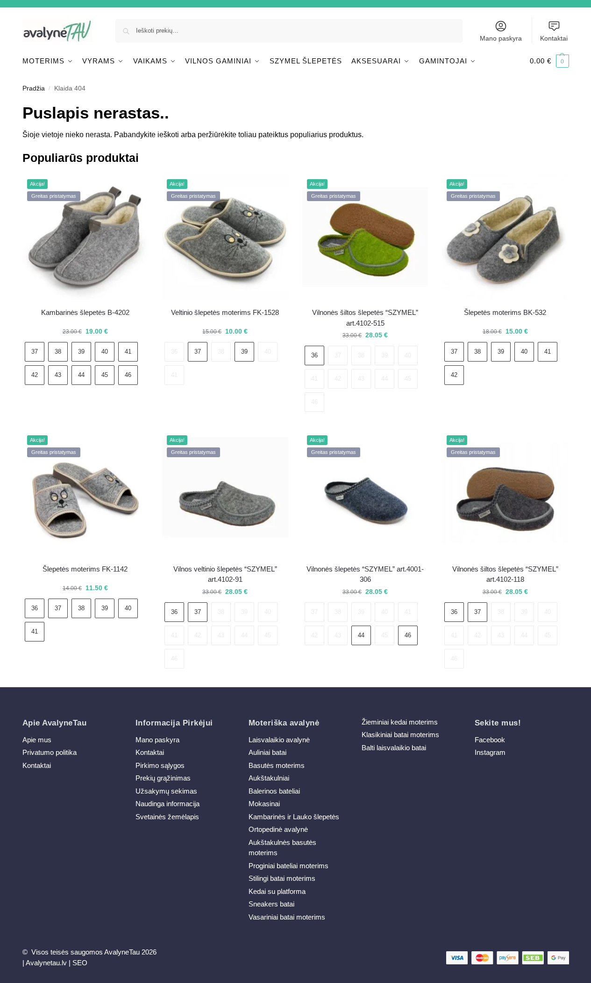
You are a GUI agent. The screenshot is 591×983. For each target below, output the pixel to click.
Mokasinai (264, 804)
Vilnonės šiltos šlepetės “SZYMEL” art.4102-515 (365, 317)
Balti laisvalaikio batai (394, 748)
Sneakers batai (271, 904)
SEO (79, 963)
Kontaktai (554, 38)
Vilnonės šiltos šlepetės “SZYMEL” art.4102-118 (505, 574)
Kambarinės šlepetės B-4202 (85, 312)
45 (104, 374)
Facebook (490, 740)
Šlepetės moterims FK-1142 (85, 569)
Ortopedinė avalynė (278, 829)
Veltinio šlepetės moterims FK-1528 (225, 312)
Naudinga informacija (167, 804)
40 (104, 351)
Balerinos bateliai (274, 791)
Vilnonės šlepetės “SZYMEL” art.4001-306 (365, 574)
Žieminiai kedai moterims (400, 722)
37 (34, 351)
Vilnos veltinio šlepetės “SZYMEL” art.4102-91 (225, 574)
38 (58, 351)
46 (128, 374)
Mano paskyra (501, 38)
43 (58, 374)
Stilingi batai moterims (282, 878)
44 (81, 374)
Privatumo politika (49, 752)
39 (81, 351)
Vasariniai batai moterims (287, 917)
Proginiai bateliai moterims (288, 866)
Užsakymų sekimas (166, 791)
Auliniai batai (267, 752)
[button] (549, 61)
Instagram (490, 752)
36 (174, 351)
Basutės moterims (277, 765)
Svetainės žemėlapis (167, 817)
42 (34, 374)
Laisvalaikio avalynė (279, 740)
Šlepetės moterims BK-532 (505, 312)
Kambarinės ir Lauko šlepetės (294, 817)
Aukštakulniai (269, 778)
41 (128, 351)
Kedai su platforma (277, 891)
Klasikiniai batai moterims (400, 735)
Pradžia (33, 88)
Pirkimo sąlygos (160, 765)
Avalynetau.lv (46, 963)
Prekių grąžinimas (163, 778)
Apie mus (36, 740)
